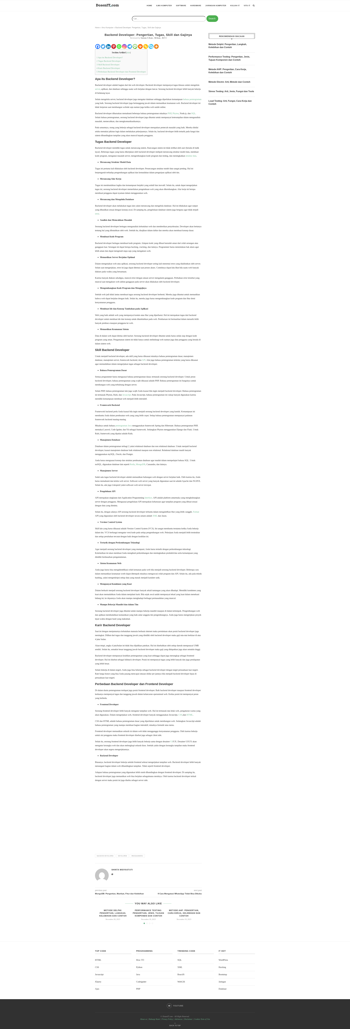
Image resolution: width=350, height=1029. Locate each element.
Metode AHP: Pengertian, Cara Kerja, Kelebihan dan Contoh (184, 913)
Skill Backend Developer (108, 64)
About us (143, 1019)
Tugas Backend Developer (109, 61)
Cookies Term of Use (202, 1019)
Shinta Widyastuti (122, 870)
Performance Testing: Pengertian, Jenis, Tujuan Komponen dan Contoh (148, 913)
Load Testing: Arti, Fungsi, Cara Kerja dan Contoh (230, 102)
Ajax (97, 989)
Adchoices (178, 1019)
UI (171, 741)
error (97, 214)
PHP (169, 113)
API (143, 360)
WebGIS (181, 982)
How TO (140, 960)
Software (181, 6)
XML (155, 516)
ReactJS (180, 974)
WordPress (223, 960)
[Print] (140, 46)
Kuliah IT (235, 6)
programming (137, 856)
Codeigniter (141, 982)
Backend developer (105, 856)
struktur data (191, 156)
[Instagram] (124, 46)
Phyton (176, 113)
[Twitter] (103, 46)
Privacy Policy (167, 1019)
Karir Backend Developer (108, 68)
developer (122, 856)
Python (139, 967)
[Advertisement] (148, 817)
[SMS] (135, 46)
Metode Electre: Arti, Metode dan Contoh (229, 82)
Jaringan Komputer (215, 6)
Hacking (222, 967)
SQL (193, 113)
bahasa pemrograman (192, 99)
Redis (132, 464)
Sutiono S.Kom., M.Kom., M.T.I (154, 38)
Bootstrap (223, 974)
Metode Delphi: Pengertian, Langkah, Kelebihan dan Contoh (113, 913)
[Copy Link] (145, 46)
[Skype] (151, 46)
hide (128, 52)
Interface (148, 498)
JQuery (98, 982)
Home (149, 6)
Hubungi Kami (154, 1019)
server (97, 89)
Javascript (126, 395)
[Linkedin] (108, 46)
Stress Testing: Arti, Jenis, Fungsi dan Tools (231, 91)
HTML (190, 715)
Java (138, 974)
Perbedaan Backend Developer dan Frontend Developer (121, 71)
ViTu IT (247, 6)
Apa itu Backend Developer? (110, 57)
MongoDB (140, 464)
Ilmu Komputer (164, 6)
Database (223, 989)
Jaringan (222, 982)
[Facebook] (97, 46)
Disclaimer (188, 1019)
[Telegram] (129, 46)
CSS (180, 715)
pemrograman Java (123, 425)
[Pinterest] (113, 46)
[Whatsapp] (119, 46)
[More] (156, 46)
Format (196, 512)
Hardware (195, 6)
